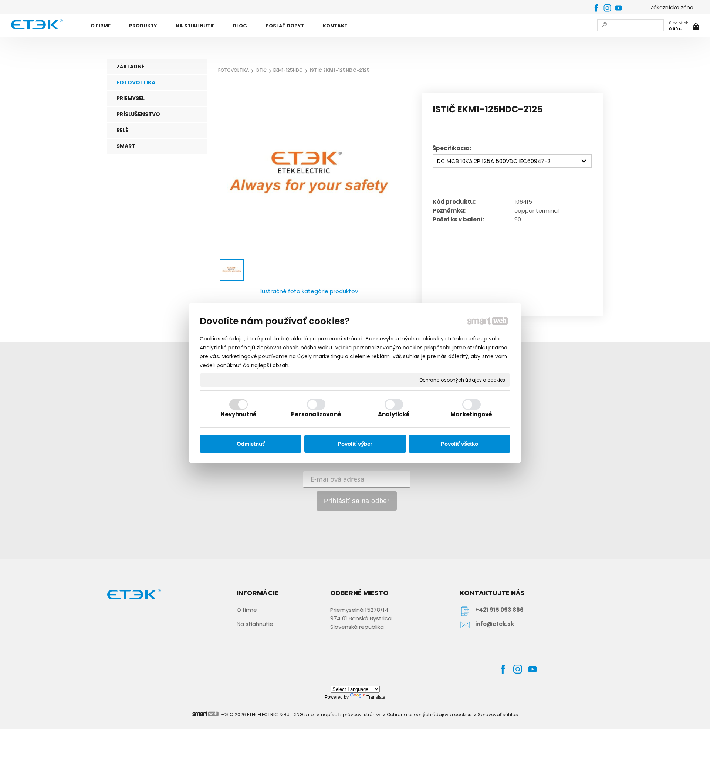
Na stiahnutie (255, 624)
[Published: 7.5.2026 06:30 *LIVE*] (224, 714)
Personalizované (316, 414)
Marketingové (471, 414)
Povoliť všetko (459, 444)
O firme (247, 610)
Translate (375, 697)
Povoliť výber (355, 444)
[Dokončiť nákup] (684, 26)
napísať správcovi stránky (351, 714)
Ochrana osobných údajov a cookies (462, 380)
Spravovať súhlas (498, 714)
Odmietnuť (251, 444)
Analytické (394, 414)
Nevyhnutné (238, 414)
